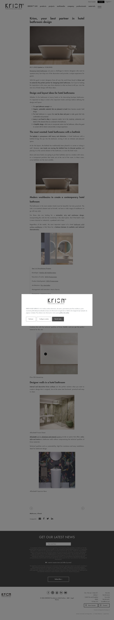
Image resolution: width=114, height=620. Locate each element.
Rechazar (31, 319)
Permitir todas (58, 319)
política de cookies (64, 313)
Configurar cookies (44, 319)
